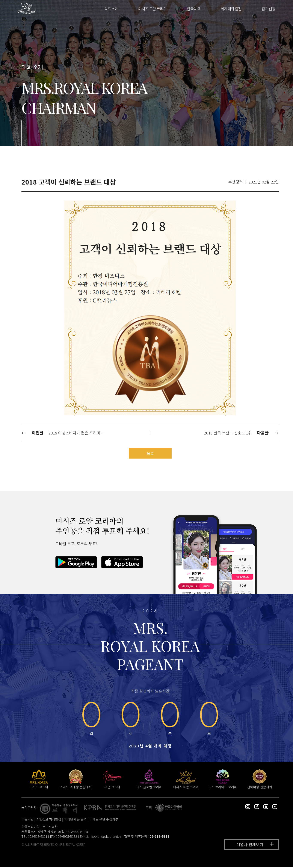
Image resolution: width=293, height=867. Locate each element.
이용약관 (27, 819)
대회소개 (111, 8)
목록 (150, 453)
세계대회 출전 (231, 8)
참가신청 (268, 8)
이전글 (36, 433)
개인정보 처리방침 (48, 819)
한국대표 (193, 8)
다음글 (263, 433)
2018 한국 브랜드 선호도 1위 (228, 433)
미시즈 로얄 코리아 (152, 8)
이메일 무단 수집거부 (103, 819)
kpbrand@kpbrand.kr (106, 836)
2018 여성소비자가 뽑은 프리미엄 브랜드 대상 (78, 433)
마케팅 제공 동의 (75, 819)
